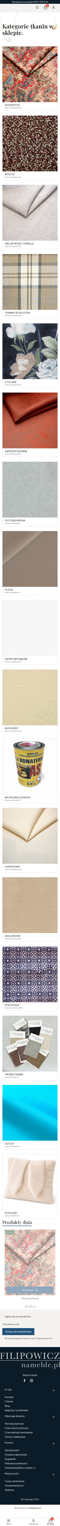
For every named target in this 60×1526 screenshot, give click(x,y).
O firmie (9, 1401)
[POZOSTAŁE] (30, 974)
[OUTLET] (30, 1113)
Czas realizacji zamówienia (19, 1432)
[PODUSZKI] (30, 1182)
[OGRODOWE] (30, 836)
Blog (7, 1405)
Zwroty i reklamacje (15, 1436)
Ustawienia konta (14, 1485)
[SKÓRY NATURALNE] (30, 628)
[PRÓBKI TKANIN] (30, 1044)
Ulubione (9, 1489)
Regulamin (10, 1458)
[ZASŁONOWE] (30, 905)
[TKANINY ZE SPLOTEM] (30, 282)
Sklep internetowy (26, 1508)
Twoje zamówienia (14, 1481)
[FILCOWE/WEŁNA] (30, 490)
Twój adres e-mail (10, 1324)
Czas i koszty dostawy (17, 1428)
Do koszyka (27, 1290)
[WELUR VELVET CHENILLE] (30, 213)
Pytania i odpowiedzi (16, 1454)
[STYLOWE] (30, 351)
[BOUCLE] (30, 143)
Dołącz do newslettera (18, 1331)
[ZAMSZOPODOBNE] (30, 420)
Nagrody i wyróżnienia (16, 1410)
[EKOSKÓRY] (30, 697)
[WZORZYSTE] (30, 74)
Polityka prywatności (16, 1463)
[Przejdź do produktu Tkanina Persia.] (30, 1262)
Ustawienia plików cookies (19, 1467)
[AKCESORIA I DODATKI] (30, 767)
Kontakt (9, 1397)
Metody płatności (14, 1423)
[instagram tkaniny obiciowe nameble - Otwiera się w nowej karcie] (31, 1380)
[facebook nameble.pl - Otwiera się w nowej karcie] (24, 1380)
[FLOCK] (30, 559)
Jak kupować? (12, 1450)
